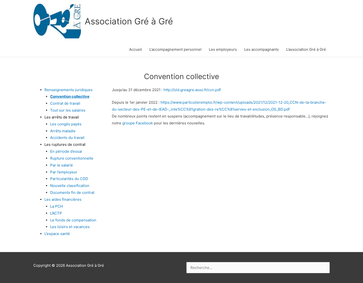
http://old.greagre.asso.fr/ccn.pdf (192, 89)
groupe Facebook (137, 123)
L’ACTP (56, 213)
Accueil (135, 49)
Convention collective (69, 96)
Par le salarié (61, 165)
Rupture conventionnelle (71, 158)
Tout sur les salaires (67, 110)
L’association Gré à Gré (306, 49)
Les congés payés (65, 124)
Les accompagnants (261, 49)
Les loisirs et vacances (70, 226)
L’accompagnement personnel (175, 49)
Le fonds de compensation (73, 220)
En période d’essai (66, 151)
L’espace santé (57, 233)
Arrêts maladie (63, 131)
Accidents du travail (67, 137)
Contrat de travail (65, 103)
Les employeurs (223, 49)
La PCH (56, 206)
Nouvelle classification (69, 185)
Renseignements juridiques (68, 89)
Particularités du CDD (69, 178)
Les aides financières (62, 199)
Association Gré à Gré (129, 21)
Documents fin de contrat (72, 192)
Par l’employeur (63, 172)
